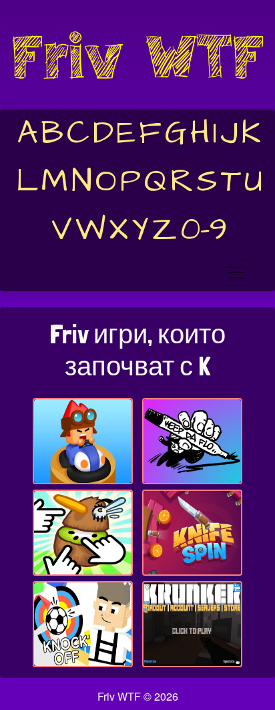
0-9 (204, 230)
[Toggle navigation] (235, 272)
